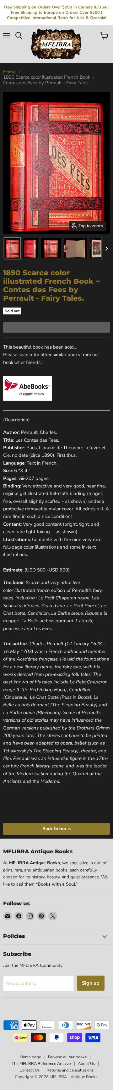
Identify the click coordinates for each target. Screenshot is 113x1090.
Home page (30, 1057)
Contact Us (29, 1070)
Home (9, 72)
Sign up (91, 983)
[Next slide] (106, 248)
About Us (86, 1063)
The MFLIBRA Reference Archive (41, 1063)
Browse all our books (67, 1057)
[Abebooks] (27, 404)
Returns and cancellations (70, 1070)
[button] (12, 248)
